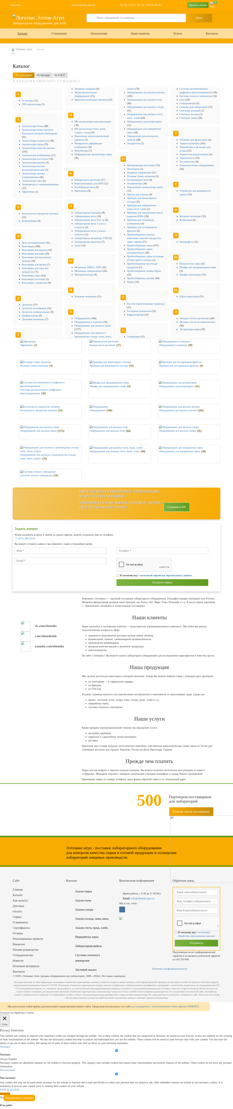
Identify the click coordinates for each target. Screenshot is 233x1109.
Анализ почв (83, 900)
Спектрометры (187, 103)
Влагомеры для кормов (35, 250)
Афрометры (28, 191)
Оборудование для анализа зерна (92, 325)
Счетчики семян (188, 118)
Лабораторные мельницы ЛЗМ (91, 238)
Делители (27, 304)
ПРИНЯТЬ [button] (193, 1006)
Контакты (212, 33)
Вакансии (19, 944)
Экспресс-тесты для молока (194, 318)
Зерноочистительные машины (91, 99)
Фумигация (186, 220)
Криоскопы (80, 190)
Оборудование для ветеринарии (144, 121)
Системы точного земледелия (195, 96)
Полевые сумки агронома (141, 176)
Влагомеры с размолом (35, 282)
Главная (18, 889)
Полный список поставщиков (191, 811)
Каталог (23, 33)
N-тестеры (28, 100)
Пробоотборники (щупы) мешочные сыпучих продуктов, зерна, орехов (144, 238)
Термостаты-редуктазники (194, 154)
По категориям (23, 75)
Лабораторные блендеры (88, 212)
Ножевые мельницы (85, 296)
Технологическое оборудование (196, 165)
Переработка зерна (86, 936)
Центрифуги (186, 241)
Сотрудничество (23, 955)
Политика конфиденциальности (169, 968)
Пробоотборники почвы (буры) (144, 271)
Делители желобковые (34, 308)
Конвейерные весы (85, 187)
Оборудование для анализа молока (146, 92)
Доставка (18, 905)
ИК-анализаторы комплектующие (92, 121)
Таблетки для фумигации (193, 139)
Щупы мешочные (189, 296)
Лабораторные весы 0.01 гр (89, 220)
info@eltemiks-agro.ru (83, 5)
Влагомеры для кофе (33, 253)
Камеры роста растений (87, 180)
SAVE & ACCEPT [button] (9, 1089)
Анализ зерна (83, 891)
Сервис (17, 916)
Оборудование (82, 318)
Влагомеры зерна (31, 275)
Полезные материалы (26, 966)
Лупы (77, 245)
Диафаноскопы (30, 315)
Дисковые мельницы (33, 319)
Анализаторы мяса (32, 180)
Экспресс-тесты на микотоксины (197, 322)
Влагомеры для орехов (34, 264)
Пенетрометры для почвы (141, 165)
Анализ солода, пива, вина (91, 918)
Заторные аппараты (85, 88)
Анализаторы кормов (34, 162)
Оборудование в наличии (88, 322)
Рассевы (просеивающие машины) (146, 303)
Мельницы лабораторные (88, 271)
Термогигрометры (189, 143)
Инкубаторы (81, 150)
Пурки (131, 282)
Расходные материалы (139, 311)
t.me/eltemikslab (46, 636)
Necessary (5, 1054)
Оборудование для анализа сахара (145, 107)
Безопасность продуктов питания (40, 213)
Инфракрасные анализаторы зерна (93, 154)
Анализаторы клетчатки (35, 159)
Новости (18, 960)
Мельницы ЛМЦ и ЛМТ (88, 267)
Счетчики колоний (190, 110)
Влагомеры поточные (34, 279)
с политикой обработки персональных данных (165, 575)
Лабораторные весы (85, 216)
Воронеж (16, 5)
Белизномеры (29, 221)
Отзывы (18, 933)
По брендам (43, 75)
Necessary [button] (5, 1046)
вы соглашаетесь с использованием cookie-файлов (159, 1006)
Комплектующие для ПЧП (89, 183)
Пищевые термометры (139, 172)
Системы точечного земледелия (87, 958)
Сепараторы (134, 336)
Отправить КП (176, 506)
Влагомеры (28, 246)
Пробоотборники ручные (141, 278)
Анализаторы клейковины (36, 155)
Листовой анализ (85, 969)
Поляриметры (135, 183)
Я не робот (6, 1105)
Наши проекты (140, 33)
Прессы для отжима (138, 194)
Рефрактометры (136, 314)
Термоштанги (187, 158)
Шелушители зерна (190, 263)
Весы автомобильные (34, 242)
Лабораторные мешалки (87, 241)
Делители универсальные (36, 312)
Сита (182, 99)
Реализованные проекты (28, 938)
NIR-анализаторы (32, 104)
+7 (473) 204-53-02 (25, 538)
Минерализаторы (84, 274)
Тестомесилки (187, 161)
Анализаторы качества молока (38, 148)
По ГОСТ (59, 75)
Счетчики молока (189, 114)
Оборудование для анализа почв (144, 99)
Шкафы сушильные (190, 274)
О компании (59, 33)
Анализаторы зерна (33, 144)
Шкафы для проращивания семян (197, 267)
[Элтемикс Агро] (38, 17)
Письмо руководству (25, 949)
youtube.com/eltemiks (49, 646)
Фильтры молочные (190, 216)
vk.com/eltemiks (46, 626)
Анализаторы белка (33, 126)
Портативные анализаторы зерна (145, 187)
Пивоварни (133, 169)
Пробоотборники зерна (140, 245)
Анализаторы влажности (36, 140)
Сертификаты (21, 927)
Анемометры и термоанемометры (40, 184)
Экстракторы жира (190, 329)
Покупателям (99, 33)
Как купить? (20, 900)
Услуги (177, 33)
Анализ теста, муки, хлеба (91, 927)
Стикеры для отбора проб (193, 107)
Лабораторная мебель (88, 946)
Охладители (134, 143)
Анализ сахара (84, 909)
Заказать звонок (198, 5)
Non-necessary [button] (7, 1070)
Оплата (17, 911)
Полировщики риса (138, 180)
